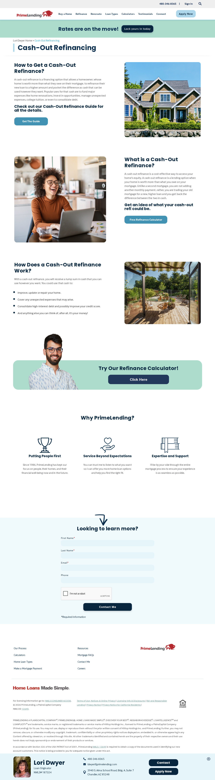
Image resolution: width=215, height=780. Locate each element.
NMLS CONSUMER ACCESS (58, 700)
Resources (83, 648)
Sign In (189, 3)
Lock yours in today (137, 29)
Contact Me (107, 607)
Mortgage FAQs (86, 655)
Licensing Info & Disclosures (131, 700)
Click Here (138, 379)
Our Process (20, 648)
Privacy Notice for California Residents (121, 704)
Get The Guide (31, 121)
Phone (65, 575)
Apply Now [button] (163, 771)
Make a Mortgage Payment (28, 669)
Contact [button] (163, 763)
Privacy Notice (94, 704)
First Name (68, 538)
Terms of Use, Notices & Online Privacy (96, 700)
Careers (81, 669)
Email (65, 562)
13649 (25, 708)
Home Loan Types (23, 662)
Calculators (19, 655)
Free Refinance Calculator (146, 219)
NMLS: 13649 (99, 746)
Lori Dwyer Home (22, 40)
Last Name (68, 550)
